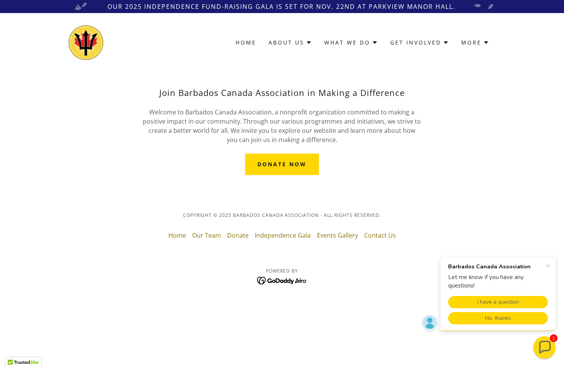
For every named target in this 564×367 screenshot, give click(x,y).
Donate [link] (238, 235)
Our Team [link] (206, 235)
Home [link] (246, 42)
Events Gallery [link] (337, 235)
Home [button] (177, 235)
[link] (86, 42)
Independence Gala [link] (283, 235)
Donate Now (282, 164)
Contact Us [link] (380, 235)
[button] (290, 42)
